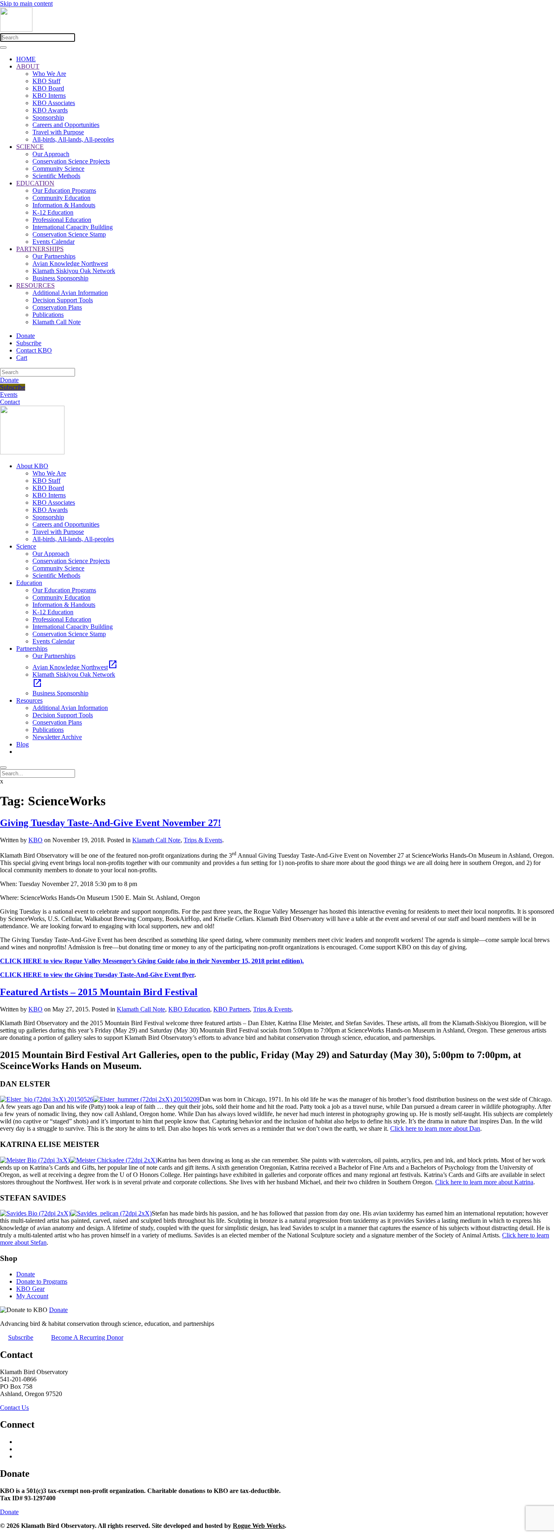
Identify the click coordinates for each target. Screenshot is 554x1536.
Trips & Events (203, 840)
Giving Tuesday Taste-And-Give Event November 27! (110, 822)
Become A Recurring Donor (87, 1337)
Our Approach (50, 154)
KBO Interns (49, 95)
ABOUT (27, 66)
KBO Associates (53, 102)
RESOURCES (35, 285)
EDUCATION (35, 183)
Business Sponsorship (60, 278)
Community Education (61, 197)
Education (29, 582)
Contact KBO (34, 350)
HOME (26, 59)
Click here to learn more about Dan (435, 1128)
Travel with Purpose (58, 132)
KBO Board (48, 88)
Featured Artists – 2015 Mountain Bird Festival (99, 992)
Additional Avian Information (70, 292)
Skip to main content (26, 3)
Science (26, 546)
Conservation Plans (57, 307)
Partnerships (31, 648)
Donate (25, 335)
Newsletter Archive (57, 737)
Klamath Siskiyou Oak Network (73, 270)
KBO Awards (50, 110)
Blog (22, 744)
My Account (32, 1296)
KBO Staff (46, 80)
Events (8, 394)
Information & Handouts (63, 205)
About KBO (32, 466)
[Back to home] (16, 29)
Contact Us (14, 1407)
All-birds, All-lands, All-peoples (73, 139)
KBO (35, 840)
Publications (48, 314)
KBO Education (189, 1009)
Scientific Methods (56, 175)
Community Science (58, 168)
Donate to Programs (41, 1281)
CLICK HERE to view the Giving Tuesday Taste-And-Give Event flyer (97, 974)
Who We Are (49, 73)
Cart (21, 357)
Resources (29, 700)
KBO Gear (30, 1288)
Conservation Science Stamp (69, 234)
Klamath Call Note (56, 321)
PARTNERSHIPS (40, 248)
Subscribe (28, 343)
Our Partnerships (53, 256)
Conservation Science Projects (71, 161)
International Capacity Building (72, 227)
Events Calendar (53, 241)
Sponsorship (48, 117)
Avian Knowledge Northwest (70, 263)
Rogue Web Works (259, 1525)
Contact (10, 401)
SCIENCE (30, 146)
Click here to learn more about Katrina (484, 1182)
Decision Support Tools (62, 300)
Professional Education (61, 219)
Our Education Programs (64, 190)
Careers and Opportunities (65, 124)
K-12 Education (52, 212)
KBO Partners (231, 1009)
